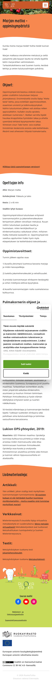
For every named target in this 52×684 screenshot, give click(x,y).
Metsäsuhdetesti (37, 559)
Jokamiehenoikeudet (12, 552)
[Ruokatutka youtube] (26, 602)
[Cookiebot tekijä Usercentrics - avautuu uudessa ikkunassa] (37, 308)
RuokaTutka (9, 5)
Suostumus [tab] (9, 316)
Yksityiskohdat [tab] (26, 316)
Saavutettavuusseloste (16, 620)
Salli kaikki (26, 364)
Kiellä (26, 373)
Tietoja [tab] (43, 316)
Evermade (34, 678)
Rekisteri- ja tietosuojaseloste (15, 613)
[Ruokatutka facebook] (18, 602)
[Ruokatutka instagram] (34, 602)
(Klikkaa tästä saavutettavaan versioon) (21, 166)
